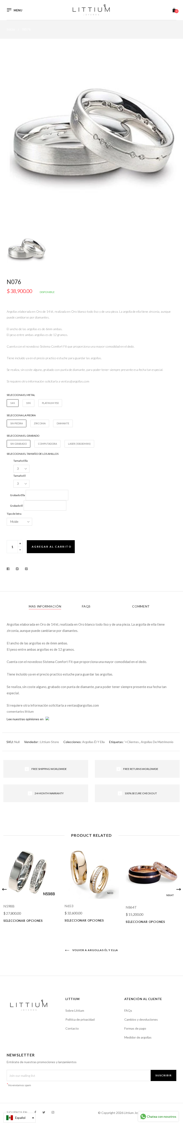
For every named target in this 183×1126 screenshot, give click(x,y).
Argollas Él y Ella (93, 742)
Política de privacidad (80, 1019)
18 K (28, 403)
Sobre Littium (74, 1010)
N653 (68, 906)
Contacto (72, 1028)
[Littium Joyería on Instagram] (53, 1112)
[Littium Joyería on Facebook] (35, 1112)
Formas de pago (135, 1028)
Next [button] (178, 889)
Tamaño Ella (20, 460)
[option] (91, 142)
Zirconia (40, 423)
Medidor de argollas (138, 1037)
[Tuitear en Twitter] (17, 568)
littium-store (49, 742)
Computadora (47, 443)
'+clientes (131, 742)
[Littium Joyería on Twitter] (43, 1112)
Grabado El (16, 505)
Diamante (63, 423)
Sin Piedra (16, 423)
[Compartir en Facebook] (9, 568)
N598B (9, 906)
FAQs (86, 606)
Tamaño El (19, 475)
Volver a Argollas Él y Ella (95, 950)
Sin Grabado (18, 443)
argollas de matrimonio (157, 742)
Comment (141, 606)
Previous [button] (4, 889)
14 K (12, 403)
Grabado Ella (17, 495)
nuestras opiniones (25, 719)
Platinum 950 (50, 403)
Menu (18, 10)
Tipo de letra (14, 513)
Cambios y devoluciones (141, 1019)
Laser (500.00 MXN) (79, 443)
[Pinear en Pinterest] (26, 568)
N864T (131, 907)
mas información (45, 606)
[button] (19, 1118)
